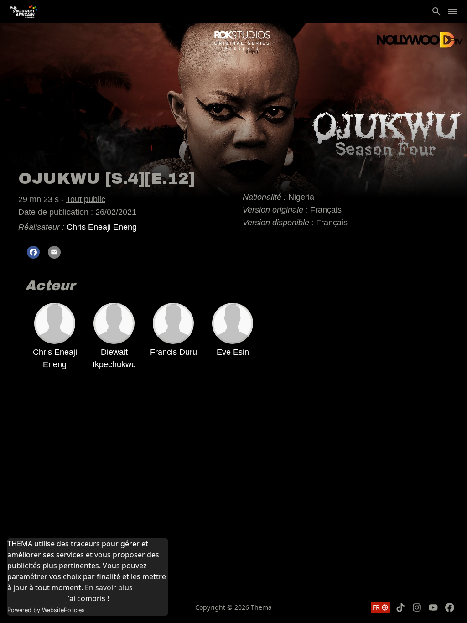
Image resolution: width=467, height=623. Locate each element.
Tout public (85, 199)
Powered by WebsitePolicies (46, 610)
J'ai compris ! (87, 598)
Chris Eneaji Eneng (102, 227)
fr (376, 607)
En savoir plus (109, 587)
